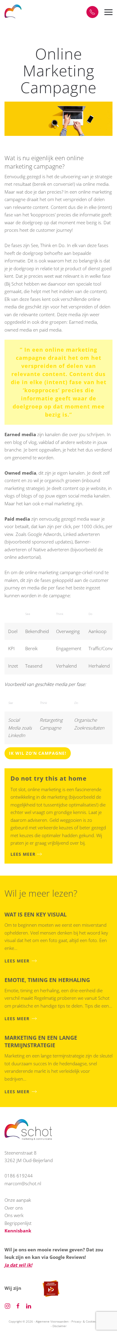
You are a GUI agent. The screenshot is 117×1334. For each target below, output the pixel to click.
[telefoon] (92, 12)
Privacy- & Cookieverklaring (89, 1321)
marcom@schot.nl (22, 1183)
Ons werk (13, 1215)
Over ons (13, 1208)
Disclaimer (59, 1326)
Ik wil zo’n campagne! (37, 753)
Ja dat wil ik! (18, 1265)
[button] (108, 12)
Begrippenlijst (18, 1223)
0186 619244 (18, 1176)
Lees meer (22, 854)
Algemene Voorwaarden (52, 1321)
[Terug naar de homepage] (13, 12)
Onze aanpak (17, 1200)
